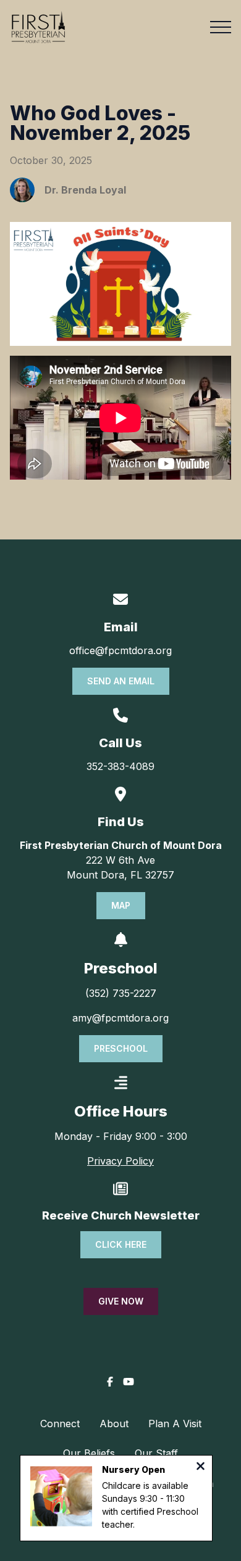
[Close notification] (200, 1467)
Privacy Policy (120, 1161)
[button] (220, 27)
